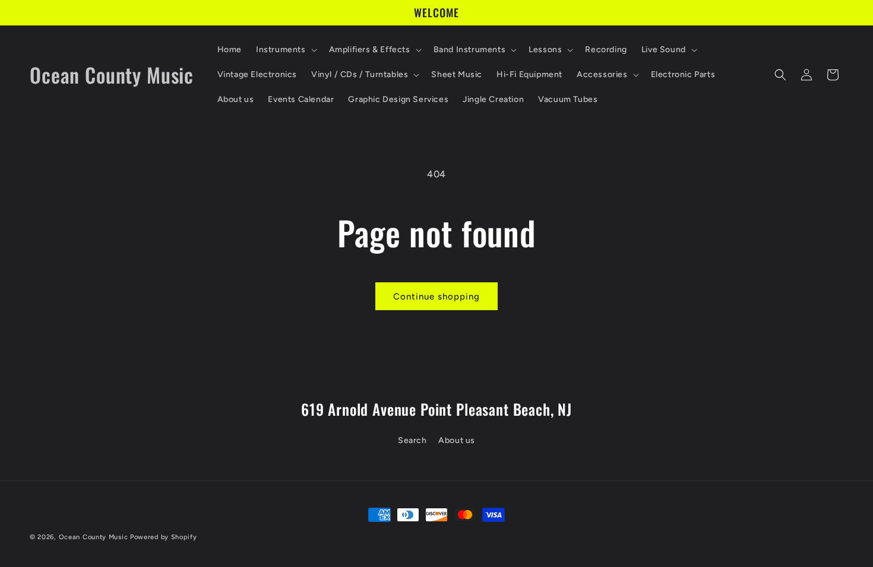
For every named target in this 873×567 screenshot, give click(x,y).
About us (456, 440)
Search (412, 440)
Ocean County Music (93, 537)
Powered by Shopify (163, 537)
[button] (285, 49)
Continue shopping (436, 296)
